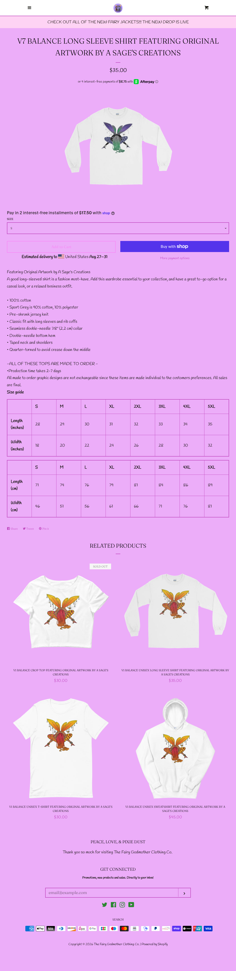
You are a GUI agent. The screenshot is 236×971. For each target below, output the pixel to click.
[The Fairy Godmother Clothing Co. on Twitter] (104, 906)
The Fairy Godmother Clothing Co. (117, 944)
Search (118, 919)
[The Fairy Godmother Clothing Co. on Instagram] (122, 906)
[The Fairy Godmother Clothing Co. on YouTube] (131, 906)
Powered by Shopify (155, 944)
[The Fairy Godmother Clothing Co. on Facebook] (113, 906)
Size (10, 219)
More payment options (174, 258)
